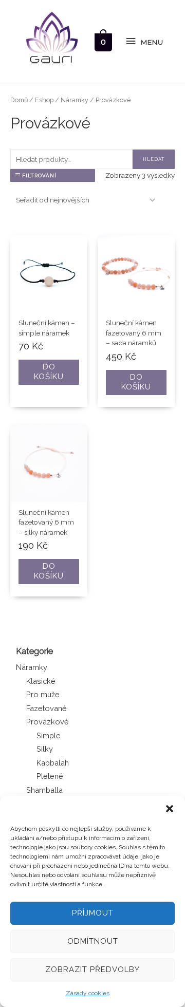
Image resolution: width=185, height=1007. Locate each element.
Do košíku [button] (49, 372)
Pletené (49, 776)
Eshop (44, 100)
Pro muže (43, 694)
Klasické (40, 681)
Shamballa (44, 790)
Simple (48, 735)
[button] (169, 809)
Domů (19, 100)
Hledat (153, 159)
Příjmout (93, 913)
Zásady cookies (87, 993)
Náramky (31, 667)
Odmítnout (92, 941)
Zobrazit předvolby (92, 969)
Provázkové (47, 721)
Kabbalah (52, 762)
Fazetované (46, 708)
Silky (44, 748)
